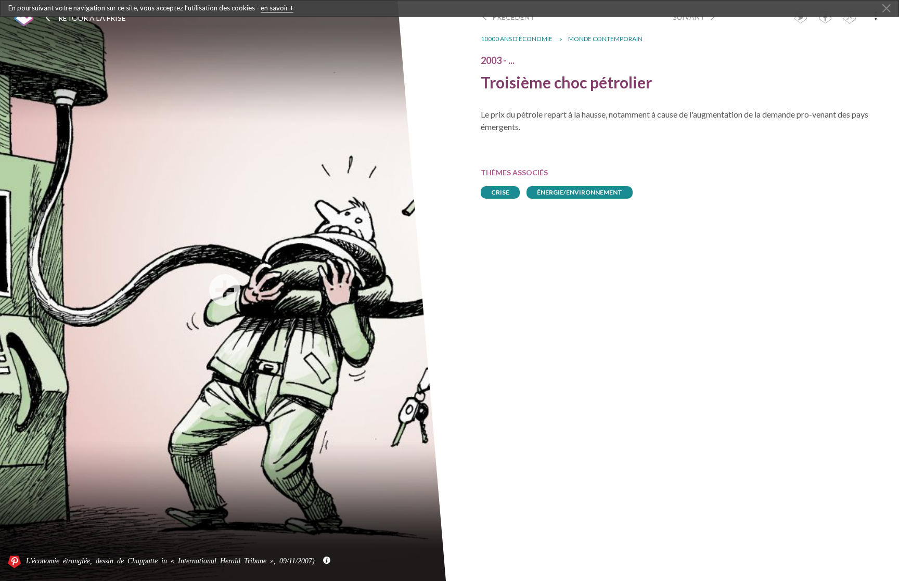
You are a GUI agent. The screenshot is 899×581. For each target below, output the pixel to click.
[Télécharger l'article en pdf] (849, 18)
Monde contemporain (605, 39)
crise (500, 192)
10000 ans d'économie (517, 39)
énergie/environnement (579, 192)
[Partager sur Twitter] (800, 18)
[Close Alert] (886, 9)
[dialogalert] (449, 8)
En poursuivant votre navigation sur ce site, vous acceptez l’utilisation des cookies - (150, 8)
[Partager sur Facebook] (825, 18)
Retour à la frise (91, 18)
